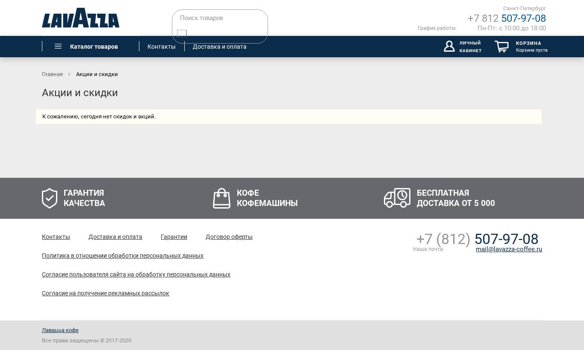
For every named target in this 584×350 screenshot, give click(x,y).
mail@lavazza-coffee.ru (509, 249)
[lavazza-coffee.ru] (91, 18)
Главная (53, 74)
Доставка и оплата (115, 236)
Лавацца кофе (60, 330)
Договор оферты (229, 236)
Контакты (56, 236)
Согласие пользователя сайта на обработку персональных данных (136, 274)
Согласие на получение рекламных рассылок (105, 293)
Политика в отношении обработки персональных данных (123, 255)
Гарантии (174, 236)
